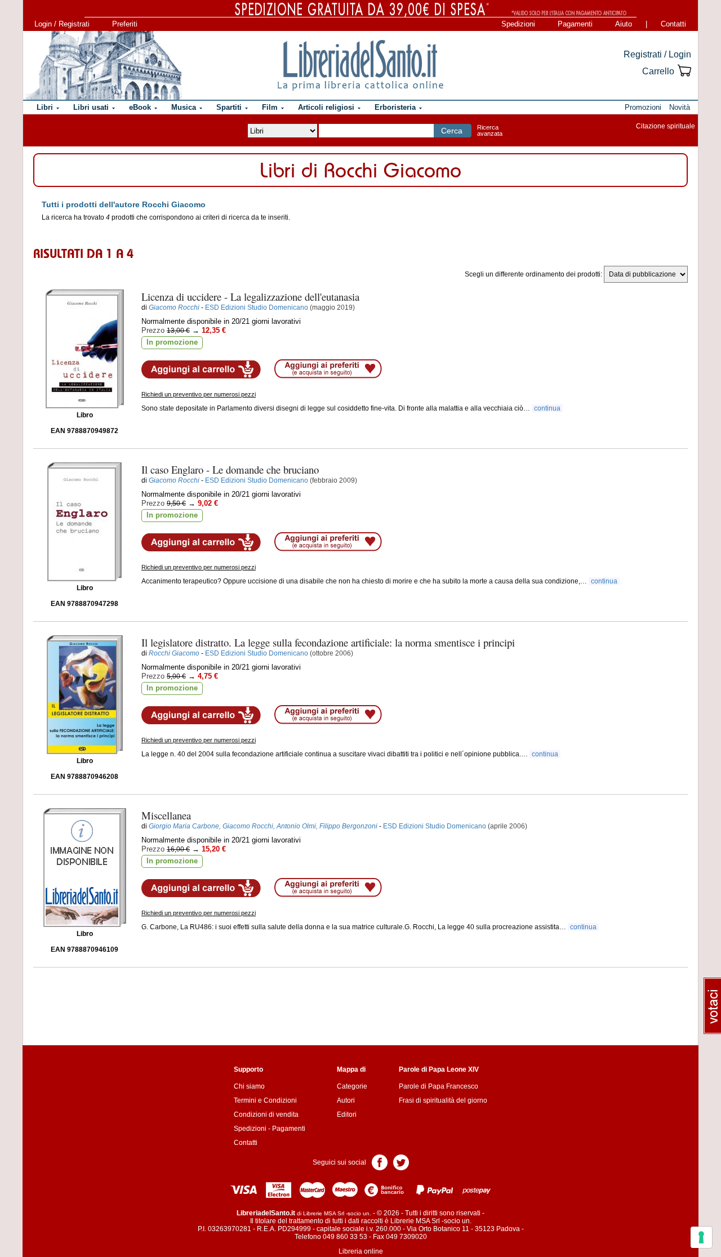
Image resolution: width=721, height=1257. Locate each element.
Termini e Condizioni (265, 1100)
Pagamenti (575, 24)
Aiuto (623, 24)
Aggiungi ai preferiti (328, 368)
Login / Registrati (62, 24)
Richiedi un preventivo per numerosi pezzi (198, 394)
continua (547, 408)
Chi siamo (249, 1086)
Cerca (451, 130)
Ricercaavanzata (489, 130)
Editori (347, 1114)
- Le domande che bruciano (230, 469)
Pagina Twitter (401, 1162)
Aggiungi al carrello (201, 369)
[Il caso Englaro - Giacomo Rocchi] (84, 521)
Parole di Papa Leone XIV (439, 1069)
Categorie (352, 1086)
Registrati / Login (657, 54)
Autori (346, 1100)
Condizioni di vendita (266, 1114)
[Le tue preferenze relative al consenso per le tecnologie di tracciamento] (701, 1237)
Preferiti (124, 24)
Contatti (673, 24)
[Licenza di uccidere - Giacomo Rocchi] (85, 348)
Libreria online (361, 1251)
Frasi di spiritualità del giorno (443, 1100)
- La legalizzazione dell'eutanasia (250, 296)
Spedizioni (518, 24)
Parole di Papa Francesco (438, 1086)
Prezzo (152, 330)
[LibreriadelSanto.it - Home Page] (360, 65)
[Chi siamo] (103, 65)
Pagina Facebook (380, 1162)
